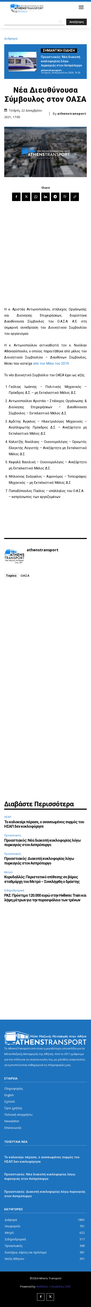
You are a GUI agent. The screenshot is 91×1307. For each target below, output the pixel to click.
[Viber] (65, 197)
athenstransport (51, 70)
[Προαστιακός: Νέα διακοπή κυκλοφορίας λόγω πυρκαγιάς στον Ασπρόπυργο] (22, 61)
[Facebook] (16, 197)
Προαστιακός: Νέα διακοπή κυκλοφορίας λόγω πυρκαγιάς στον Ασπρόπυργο (61, 61)
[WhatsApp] (36, 197)
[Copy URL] (74, 197)
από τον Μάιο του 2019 (51, 363)
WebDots (42, 1286)
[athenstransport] (14, 556)
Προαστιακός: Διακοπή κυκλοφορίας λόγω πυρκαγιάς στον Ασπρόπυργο (39, 860)
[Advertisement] (45, 254)
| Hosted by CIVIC (60, 1286)
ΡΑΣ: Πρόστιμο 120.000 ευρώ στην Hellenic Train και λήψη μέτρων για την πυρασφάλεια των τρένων (45, 897)
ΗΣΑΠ (7, 817)
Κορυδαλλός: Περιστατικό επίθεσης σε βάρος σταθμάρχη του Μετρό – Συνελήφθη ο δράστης (42, 879)
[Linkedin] (45, 197)
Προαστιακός (12, 835)
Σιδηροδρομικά (14, 890)
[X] (26, 197)
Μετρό (8, 872)
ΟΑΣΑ (25, 575)
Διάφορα (10, 38)
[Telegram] (55, 197)
